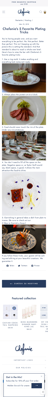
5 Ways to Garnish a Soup (13, 223)
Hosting (28, 20)
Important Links (23, 360)
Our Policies (23, 368)
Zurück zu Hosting (25, 283)
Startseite (19, 20)
